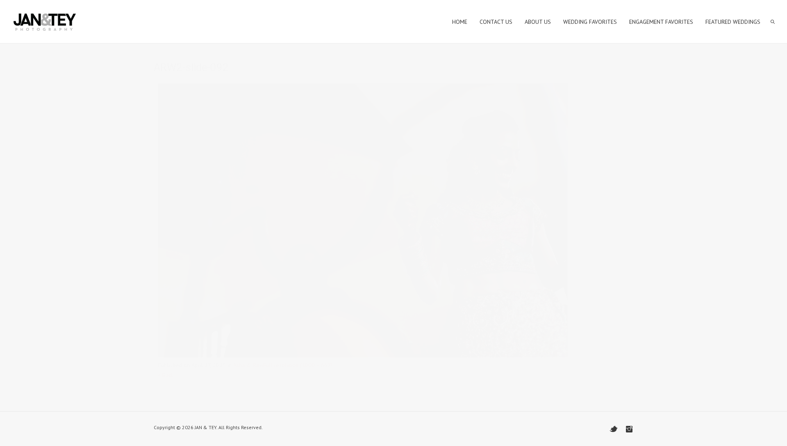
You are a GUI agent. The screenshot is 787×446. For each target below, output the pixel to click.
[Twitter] (614, 429)
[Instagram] (629, 429)
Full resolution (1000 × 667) (297, 365)
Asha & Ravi (248, 365)
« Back (165, 375)
